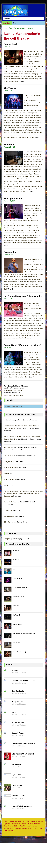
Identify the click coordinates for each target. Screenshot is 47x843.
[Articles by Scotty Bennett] (7, 727)
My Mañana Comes (21, 522)
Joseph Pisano (18, 733)
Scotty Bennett (18, 722)
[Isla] (7, 573)
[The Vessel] (7, 618)
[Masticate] (7, 563)
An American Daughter (20, 587)
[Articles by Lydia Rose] (7, 779)
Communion (10, 252)
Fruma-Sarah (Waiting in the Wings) (22, 345)
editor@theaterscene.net (12, 392)
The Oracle (17, 496)
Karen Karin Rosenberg (22, 806)
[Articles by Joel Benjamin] (7, 695)
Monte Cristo (16, 510)
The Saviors (16, 642)
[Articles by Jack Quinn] (7, 769)
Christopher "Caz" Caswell (23, 754)
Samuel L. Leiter (18, 796)
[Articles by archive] (7, 674)
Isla (14, 23)
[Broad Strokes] (7, 582)
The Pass (16, 606)
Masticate (16, 560)
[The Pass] (7, 609)
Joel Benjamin (18, 691)
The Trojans (10, 88)
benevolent (16, 550)
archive (15, 670)
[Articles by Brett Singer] (7, 790)
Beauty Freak (10, 44)
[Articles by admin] (7, 716)
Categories (7, 539)
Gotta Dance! (19, 462)
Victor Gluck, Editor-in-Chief (23, 681)
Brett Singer (17, 785)
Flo (11, 473)
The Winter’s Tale (18, 596)
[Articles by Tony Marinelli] (7, 706)
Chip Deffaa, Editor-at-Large (23, 743)
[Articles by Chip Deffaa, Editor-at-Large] (7, 748)
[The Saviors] (7, 646)
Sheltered (9, 144)
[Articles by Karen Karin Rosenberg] (7, 811)
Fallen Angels (20, 479)
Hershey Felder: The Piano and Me (24, 633)
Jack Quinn (16, 764)
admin (14, 712)
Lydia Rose (16, 775)
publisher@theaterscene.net (14, 388)
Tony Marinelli (17, 701)
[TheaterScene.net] (23, 10)
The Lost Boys (21, 467)
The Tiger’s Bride (13, 198)
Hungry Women (17, 624)
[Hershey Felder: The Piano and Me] (7, 637)
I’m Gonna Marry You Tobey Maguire (23, 296)
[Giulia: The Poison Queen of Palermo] (7, 655)
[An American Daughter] (7, 591)
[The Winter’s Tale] (7, 600)
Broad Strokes (17, 578)
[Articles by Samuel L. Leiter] (7, 800)
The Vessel (16, 615)
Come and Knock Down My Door (25, 456)
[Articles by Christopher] (7, 758)
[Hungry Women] (7, 628)
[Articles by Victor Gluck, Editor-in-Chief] (7, 685)
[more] (21, 81)
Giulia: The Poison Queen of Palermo (24, 652)
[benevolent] (7, 554)
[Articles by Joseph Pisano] (7, 737)
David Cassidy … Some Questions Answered (21, 420)
